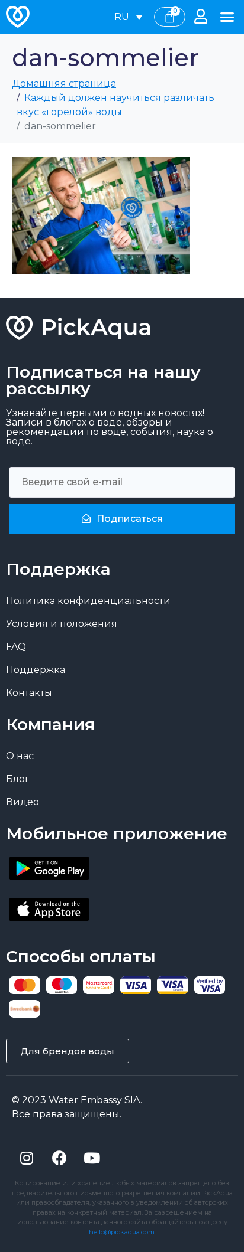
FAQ (16, 646)
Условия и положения (61, 623)
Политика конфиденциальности (88, 600)
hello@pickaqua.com (122, 1232)
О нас (20, 755)
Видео (22, 802)
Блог (18, 778)
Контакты (29, 692)
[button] (227, 17)
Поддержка (35, 669)
